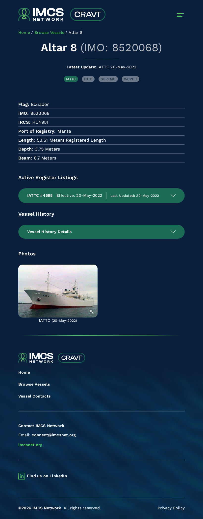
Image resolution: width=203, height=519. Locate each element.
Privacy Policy (171, 508)
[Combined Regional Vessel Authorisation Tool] (61, 15)
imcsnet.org (30, 444)
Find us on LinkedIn (47, 476)
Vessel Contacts (34, 396)
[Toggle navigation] (180, 15)
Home (24, 372)
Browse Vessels (34, 384)
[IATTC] (58, 291)
